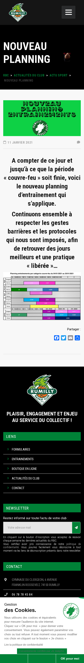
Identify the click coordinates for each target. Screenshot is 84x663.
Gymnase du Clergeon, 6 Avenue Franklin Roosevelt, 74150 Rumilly (36, 582)
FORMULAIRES (21, 449)
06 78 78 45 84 (22, 594)
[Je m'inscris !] (76, 528)
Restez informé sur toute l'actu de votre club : (35, 518)
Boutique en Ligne (24, 469)
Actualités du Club (25, 478)
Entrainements (23, 459)
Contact (18, 488)
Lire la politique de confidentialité (23, 644)
